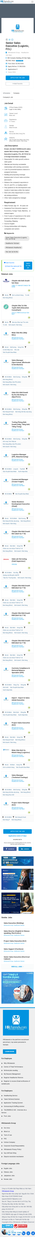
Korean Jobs (8, 1179)
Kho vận (17, 349)
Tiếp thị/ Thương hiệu (9, 577)
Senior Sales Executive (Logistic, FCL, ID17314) (16, 238)
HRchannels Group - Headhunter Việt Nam (18, 485)
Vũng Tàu (16, 685)
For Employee (6, 1058)
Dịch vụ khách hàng (17, 295)
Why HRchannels (9, 1063)
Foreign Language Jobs (10, 1164)
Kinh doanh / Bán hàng (15, 325)
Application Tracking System (13, 1103)
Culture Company (9, 1142)
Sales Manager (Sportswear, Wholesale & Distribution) (21, 362)
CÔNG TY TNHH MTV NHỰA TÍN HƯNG (21, 286)
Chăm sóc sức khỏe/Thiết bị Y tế (13, 548)
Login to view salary (15, 109)
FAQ (5, 1139)
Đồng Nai (24, 377)
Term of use (8, 1135)
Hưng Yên (21, 347)
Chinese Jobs (8, 1172)
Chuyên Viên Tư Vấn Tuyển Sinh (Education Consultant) (20, 308)
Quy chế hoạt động (10, 1153)
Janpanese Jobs (9, 1175)
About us (7, 1131)
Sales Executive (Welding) (14, 923)
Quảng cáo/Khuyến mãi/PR (11, 575)
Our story (7, 1128)
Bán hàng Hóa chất (8, 795)
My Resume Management (12, 1074)
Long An (15, 469)
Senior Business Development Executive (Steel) (21, 504)
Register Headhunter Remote (13, 1077)
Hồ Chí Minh (8, 377)
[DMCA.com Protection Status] (7, 1225)
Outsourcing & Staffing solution (14, 1106)
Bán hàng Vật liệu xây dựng (23, 411)
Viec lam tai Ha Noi (12, 252)
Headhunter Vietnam (12, 243)
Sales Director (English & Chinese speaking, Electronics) (16, 932)
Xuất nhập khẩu (23, 471)
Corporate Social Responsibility (14, 1146)
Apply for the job (17, 78)
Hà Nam (12, 764)
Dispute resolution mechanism (14, 1156)
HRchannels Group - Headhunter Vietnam (18, 338)
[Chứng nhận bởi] (20, 1226)
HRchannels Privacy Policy (12, 1149)
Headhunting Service (10, 1095)
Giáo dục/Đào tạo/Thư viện (20, 322)
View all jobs (16, 967)
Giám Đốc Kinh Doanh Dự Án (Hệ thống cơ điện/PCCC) (20, 395)
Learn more (9, 1051)
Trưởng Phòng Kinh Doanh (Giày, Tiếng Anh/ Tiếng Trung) (21, 424)
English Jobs (8, 1168)
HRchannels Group (8, 1123)
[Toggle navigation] (32, 2)
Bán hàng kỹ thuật (8, 411)
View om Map (19, 60)
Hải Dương (13, 347)
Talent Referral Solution (12, 1099)
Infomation (6, 93)
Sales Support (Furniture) (13, 949)
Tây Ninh (22, 469)
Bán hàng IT (6, 819)
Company (16, 93)
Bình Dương (16, 377)
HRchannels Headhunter (13, 247)
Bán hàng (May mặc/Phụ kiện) (12, 382)
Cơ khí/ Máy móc (8, 349)
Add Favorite (18, 84)
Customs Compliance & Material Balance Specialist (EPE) (21, 670)
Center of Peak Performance (13, 1067)
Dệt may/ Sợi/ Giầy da (9, 441)
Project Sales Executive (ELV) (15, 941)
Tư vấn (27, 295)
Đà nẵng (15, 572)
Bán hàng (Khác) (8, 297)
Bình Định (16, 712)
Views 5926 (12, 72)
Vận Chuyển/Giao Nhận (10, 352)
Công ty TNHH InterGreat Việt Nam (20, 313)
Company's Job (8, 97)
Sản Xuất (5, 687)
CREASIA (14, 564)
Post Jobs (7, 1116)
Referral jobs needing (11, 1070)
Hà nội (6, 295)
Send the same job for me (14, 267)
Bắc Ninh (12, 546)
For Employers (7, 1091)
